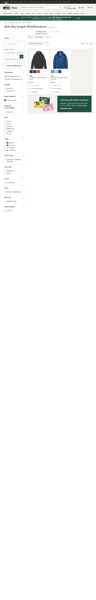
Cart (91, 7)
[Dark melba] (38, 71)
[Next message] (76, 18)
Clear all (48, 37)
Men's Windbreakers (11, 76)
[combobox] (41, 7)
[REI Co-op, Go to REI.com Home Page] (6, 7)
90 (91, 43)
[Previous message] (17, 18)
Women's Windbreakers (12, 79)
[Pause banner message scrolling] (78, 18)
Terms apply (82, 105)
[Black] (31, 71)
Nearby (21, 52)
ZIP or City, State (10, 53)
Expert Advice (54, 32)
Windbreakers (27, 22)
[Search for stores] (21, 56)
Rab (5, 22)
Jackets (18, 22)
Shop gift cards (66, 108)
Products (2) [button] (41, 32)
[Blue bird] (52, 71)
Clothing (11, 22)
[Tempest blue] (34, 71)
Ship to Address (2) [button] (14, 66)
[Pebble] (56, 71)
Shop (14, 7)
